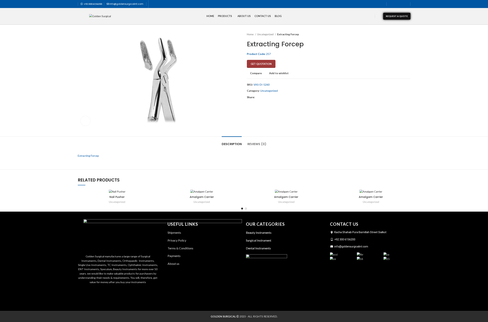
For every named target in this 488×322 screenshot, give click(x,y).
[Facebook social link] (390, 4)
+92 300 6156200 (93, 3)
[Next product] (408, 34)
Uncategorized (265, 34)
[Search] (378, 16)
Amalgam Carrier (202, 197)
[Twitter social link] (395, 4)
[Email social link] (267, 97)
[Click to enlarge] (85, 121)
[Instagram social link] (400, 4)
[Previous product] (401, 34)
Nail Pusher (117, 197)
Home (250, 34)
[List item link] (205, 263)
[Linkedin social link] (405, 4)
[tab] (232, 142)
